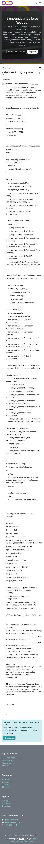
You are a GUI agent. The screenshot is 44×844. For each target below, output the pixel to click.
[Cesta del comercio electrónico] (36, 3)
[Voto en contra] (11, 714)
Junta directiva (8, 760)
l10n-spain (6, 787)
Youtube (7, 806)
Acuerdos (6, 779)
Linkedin (6, 803)
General (7, 68)
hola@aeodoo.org (12, 822)
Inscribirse (9, 738)
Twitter (6, 801)
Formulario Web (11, 820)
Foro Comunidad (8, 758)
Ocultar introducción (16, 52)
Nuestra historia (8, 763)
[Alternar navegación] (40, 3)
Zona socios (6, 782)
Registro (32, 52)
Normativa (6, 784)
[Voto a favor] (6, 714)
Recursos (5, 765)
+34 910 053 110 (12, 825)
